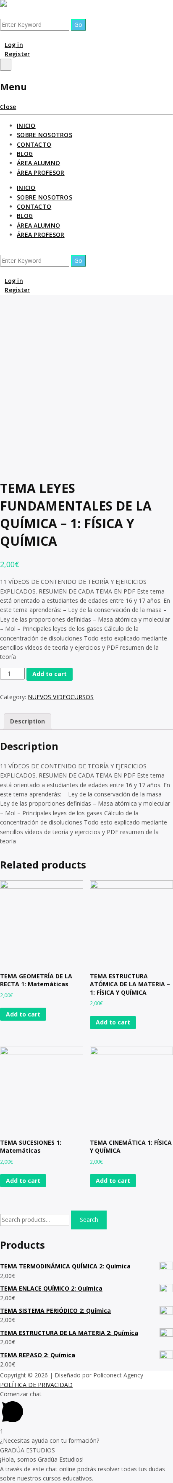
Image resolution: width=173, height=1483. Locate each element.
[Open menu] (5, 64)
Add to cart (49, 674)
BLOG (25, 154)
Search (89, 1220)
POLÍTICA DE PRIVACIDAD (36, 1385)
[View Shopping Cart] (2, 35)
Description (27, 721)
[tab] (27, 721)
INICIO (26, 126)
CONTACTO (34, 144)
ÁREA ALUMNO (38, 163)
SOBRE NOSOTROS (44, 135)
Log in (14, 45)
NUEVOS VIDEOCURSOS (61, 697)
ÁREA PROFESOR (41, 172)
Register (17, 54)
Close (8, 107)
